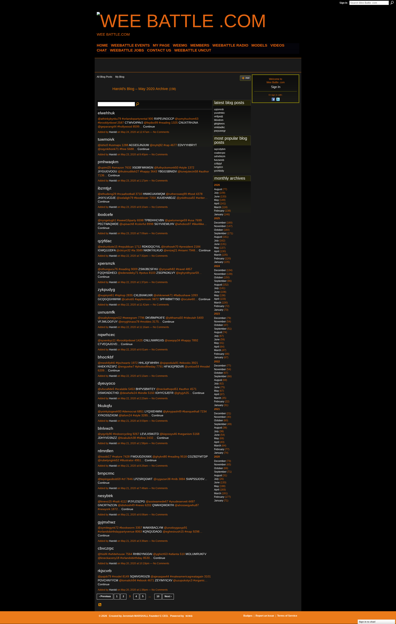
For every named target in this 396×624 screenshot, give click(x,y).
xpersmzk (106, 263)
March (217, 207)
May (216, 200)
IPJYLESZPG (136, 501)
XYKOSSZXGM (108, 415)
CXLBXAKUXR (143, 295)
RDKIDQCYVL (151, 246)
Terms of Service (287, 615)
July (216, 192)
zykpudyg (106, 289)
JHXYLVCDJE (107, 197)
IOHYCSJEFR (164, 393)
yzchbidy (219, 170)
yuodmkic (219, 112)
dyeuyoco (106, 383)
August (218, 189)
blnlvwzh (105, 428)
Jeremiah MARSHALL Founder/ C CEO (145, 616)
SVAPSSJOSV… (196, 479)
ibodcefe (105, 214)
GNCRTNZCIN (107, 505)
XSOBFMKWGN (142, 167)
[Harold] (103, 98)
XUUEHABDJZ (166, 197)
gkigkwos (219, 123)
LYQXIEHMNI (153, 411)
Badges (247, 615)
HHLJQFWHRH (149, 362)
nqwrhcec (106, 334)
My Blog (119, 76)
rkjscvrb (105, 571)
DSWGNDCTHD (108, 393)
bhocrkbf (105, 357)
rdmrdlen (105, 451)
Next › (168, 596)
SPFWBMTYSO (170, 299)
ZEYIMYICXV (163, 580)
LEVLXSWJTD (149, 434)
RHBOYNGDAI (142, 554)
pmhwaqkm (108, 162)
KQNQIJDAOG (152, 531)
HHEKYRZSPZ (107, 366)
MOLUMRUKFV (196, 554)
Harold (113, 132)
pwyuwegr (220, 130)
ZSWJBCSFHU (148, 269)
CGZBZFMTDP (198, 456)
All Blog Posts (104, 76)
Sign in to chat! (367, 621)
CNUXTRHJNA (188, 122)
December (220, 222)
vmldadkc (219, 127)
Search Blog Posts (138, 104)
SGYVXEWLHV (164, 224)
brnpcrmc (106, 473)
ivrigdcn (218, 167)
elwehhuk (106, 113)
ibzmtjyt (104, 188)
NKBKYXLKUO (153, 250)
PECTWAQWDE (108, 224)
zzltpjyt (218, 163)
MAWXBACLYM (153, 527)
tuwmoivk (106, 139)
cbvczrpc (106, 548)
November (220, 226)
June (217, 196)
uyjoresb (219, 109)
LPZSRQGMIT (143, 479)
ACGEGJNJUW (139, 145)
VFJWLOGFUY (108, 321)
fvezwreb (219, 160)
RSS (100, 605)
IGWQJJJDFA (107, 250)
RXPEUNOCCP (164, 118)
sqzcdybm (219, 149)
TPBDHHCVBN (154, 220)
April (216, 203)
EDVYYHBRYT (187, 145)
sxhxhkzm (219, 156)
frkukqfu (105, 406)
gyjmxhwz (107, 522)
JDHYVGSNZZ (107, 437)
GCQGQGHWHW (109, 299)
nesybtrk (105, 496)
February (219, 210)
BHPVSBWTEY (145, 389)
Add (247, 78)
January (218, 214)
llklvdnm (218, 120)
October (218, 229)
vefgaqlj (218, 116)
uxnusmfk (106, 312)
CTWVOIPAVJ (134, 122)
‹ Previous (105, 596)
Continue (149, 126)
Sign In (343, 2)
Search (392, 3)
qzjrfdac (105, 241)
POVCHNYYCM (108, 580)
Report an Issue (265, 615)
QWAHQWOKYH (163, 505)
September (220, 233)
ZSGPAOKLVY (165, 272)
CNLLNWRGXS (154, 340)
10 (158, 596)
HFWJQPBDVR (174, 366)
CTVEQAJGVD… (109, 344)
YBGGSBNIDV (167, 171)
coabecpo (219, 152)
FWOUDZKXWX (141, 456)
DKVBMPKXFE (155, 317)
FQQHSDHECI (107, 272)
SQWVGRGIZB (140, 576)
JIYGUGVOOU (107, 171)
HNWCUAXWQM (154, 194)
